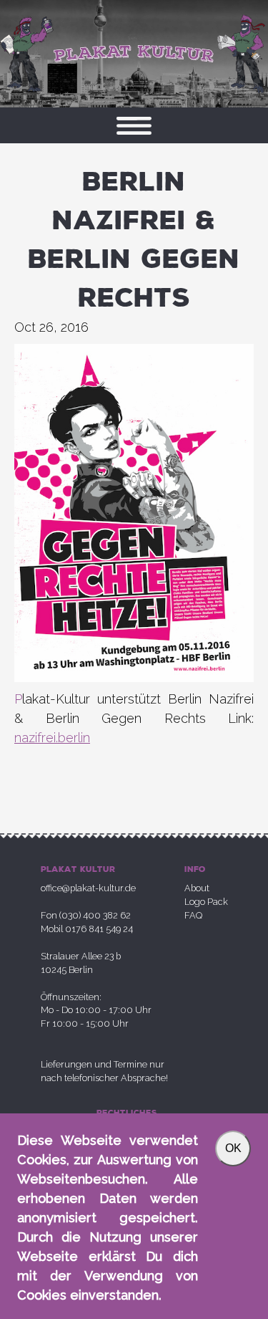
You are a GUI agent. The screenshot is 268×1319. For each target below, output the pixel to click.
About (196, 888)
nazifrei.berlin (52, 737)
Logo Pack (206, 901)
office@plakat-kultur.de (88, 888)
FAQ (193, 915)
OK (233, 1148)
